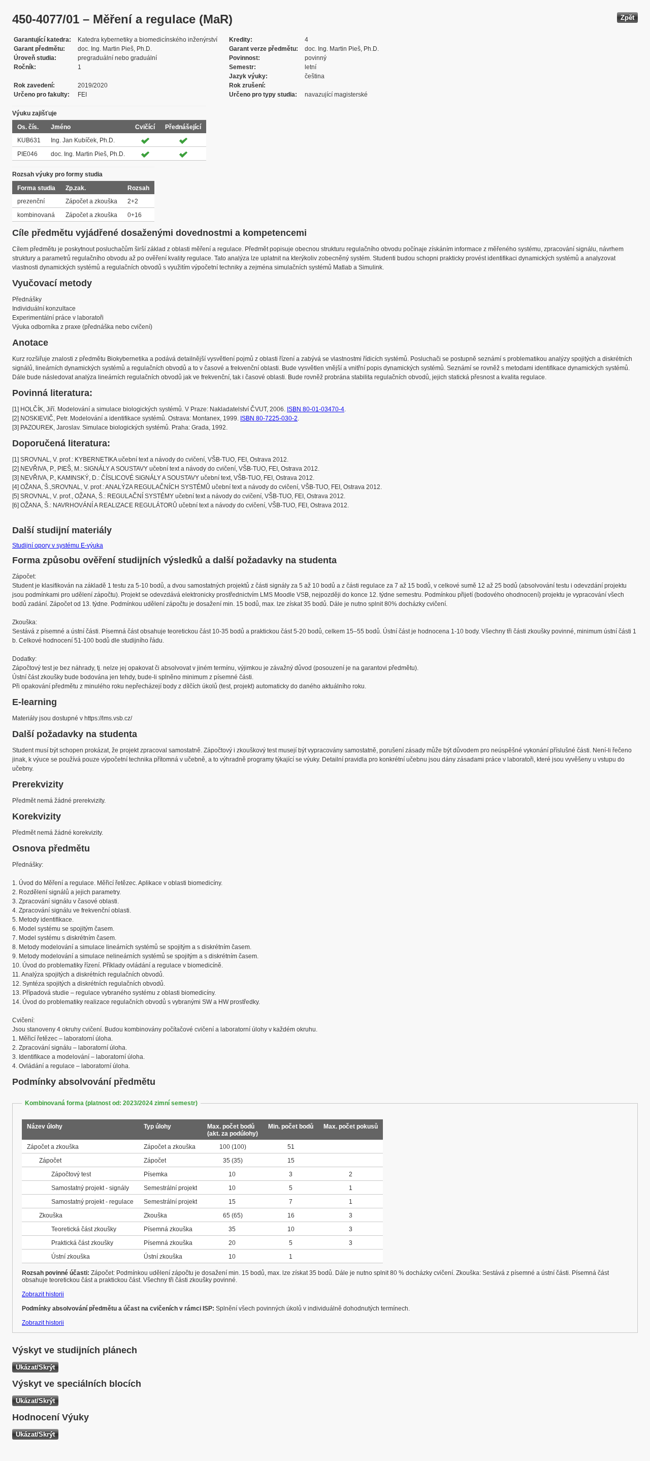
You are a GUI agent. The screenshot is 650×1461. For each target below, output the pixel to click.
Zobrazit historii (43, 1294)
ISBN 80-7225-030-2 (269, 418)
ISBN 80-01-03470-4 (315, 409)
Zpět (627, 17)
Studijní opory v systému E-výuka (57, 545)
